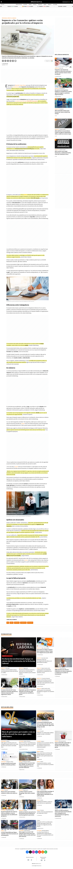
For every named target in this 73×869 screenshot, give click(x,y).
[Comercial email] (41, 860)
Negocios (49, 4)
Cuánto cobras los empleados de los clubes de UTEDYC (45, 812)
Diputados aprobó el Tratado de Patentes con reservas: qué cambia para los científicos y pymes (27, 692)
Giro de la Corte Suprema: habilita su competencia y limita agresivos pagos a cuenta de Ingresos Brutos (63, 92)
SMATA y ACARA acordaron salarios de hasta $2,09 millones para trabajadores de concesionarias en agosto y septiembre (63, 813)
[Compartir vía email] (15, 61)
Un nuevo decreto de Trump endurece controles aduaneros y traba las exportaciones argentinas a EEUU (9, 692)
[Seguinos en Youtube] (39, 852)
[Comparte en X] (5, 61)
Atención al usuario (30, 857)
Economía (25, 4)
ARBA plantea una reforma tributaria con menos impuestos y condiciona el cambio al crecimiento (63, 672)
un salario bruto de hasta (26, 101)
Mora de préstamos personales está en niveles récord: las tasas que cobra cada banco (18, 734)
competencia (23, 622)
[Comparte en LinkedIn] (10, 61)
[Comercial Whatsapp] (44, 860)
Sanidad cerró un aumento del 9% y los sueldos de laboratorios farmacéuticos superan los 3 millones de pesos (45, 745)
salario (25, 194)
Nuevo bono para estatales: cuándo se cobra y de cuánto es (9, 792)
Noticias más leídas (7, 707)
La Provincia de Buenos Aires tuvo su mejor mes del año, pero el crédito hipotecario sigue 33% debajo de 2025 (45, 725)
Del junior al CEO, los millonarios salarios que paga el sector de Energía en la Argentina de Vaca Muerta (44, 824)
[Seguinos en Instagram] (33, 852)
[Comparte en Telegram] (13, 61)
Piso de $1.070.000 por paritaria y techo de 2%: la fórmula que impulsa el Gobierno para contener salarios (27, 672)
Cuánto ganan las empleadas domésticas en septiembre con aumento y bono (44, 671)
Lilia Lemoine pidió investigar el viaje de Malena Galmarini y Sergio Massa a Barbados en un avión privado (45, 794)
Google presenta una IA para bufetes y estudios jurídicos (8, 764)
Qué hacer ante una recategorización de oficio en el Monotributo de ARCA (44, 661)
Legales (45, 4)
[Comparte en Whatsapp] (8, 61)
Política (30, 4)
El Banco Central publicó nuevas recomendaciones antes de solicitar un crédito (9, 671)
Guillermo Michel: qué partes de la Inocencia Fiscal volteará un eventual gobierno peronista (27, 813)
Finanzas (34, 4)
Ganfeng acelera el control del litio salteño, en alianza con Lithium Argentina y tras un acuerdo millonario (27, 765)
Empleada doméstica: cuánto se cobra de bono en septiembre (44, 802)
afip (8, 622)
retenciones (16, 87)
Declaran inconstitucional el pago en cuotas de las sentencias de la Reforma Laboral (18, 661)
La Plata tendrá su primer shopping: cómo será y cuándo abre (27, 793)
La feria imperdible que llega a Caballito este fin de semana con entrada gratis (9, 834)
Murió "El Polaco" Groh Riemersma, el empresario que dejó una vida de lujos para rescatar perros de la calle (27, 745)
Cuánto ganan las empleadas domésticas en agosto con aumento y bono (45, 691)
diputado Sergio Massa (20, 85)
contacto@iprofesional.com (36, 865)
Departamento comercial (43, 858)
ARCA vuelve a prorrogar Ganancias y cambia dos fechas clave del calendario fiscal (63, 153)
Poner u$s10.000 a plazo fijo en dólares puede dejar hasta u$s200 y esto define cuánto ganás (63, 745)
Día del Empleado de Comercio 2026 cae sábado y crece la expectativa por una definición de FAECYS (9, 814)
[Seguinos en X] (30, 852)
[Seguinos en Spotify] (45, 852)
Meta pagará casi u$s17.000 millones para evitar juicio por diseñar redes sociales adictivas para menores (27, 834)
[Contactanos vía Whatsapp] (31, 860)
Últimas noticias (19, 4)
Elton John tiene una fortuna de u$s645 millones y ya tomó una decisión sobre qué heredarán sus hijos (45, 755)
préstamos (17, 622)
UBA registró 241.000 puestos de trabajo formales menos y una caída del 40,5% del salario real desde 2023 (9, 745)
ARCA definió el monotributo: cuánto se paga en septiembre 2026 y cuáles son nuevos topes (63, 132)
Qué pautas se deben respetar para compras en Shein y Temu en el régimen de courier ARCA (45, 651)
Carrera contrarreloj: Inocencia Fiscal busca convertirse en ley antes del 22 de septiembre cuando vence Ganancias (45, 682)
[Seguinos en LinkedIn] (36, 852)
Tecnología (55, 4)
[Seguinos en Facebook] (27, 852)
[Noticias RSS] (42, 852)
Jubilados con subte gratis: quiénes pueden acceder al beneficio (45, 733)
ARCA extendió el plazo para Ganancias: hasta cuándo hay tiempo (62, 112)
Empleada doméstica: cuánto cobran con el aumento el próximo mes (45, 764)
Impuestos (40, 4)
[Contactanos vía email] (28, 860)
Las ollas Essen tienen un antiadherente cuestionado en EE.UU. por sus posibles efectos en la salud (45, 834)
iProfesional (4, 18)
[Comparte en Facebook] (3, 61)
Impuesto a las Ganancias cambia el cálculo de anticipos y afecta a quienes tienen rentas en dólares (63, 72)
